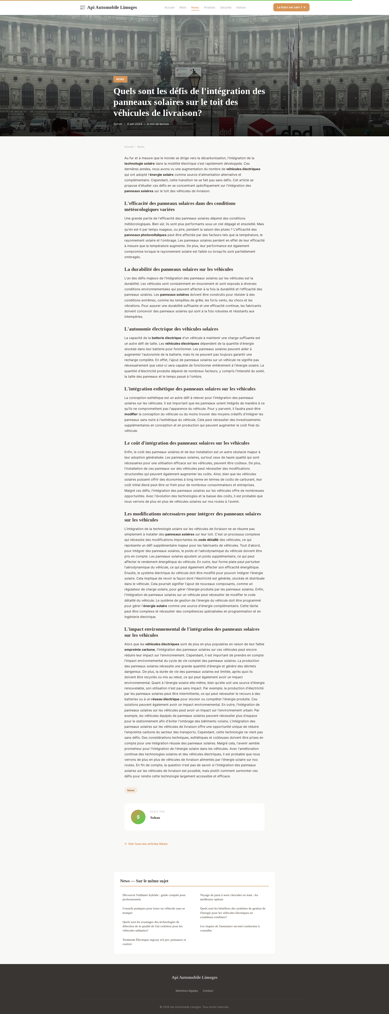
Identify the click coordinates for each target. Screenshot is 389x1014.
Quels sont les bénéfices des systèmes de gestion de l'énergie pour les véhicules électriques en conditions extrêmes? (232, 913)
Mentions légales (187, 990)
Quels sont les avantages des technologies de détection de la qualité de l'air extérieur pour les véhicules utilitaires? (153, 926)
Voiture (241, 7)
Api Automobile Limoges (108, 7)
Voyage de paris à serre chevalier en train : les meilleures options (229, 897)
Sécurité (225, 7)
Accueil (170, 7)
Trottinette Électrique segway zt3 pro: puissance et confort (154, 942)
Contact (208, 990)
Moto (183, 7)
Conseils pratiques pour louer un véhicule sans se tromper (154, 910)
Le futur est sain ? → (291, 7)
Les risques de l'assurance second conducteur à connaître (230, 928)
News (195, 7)
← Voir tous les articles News (146, 844)
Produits (209, 7)
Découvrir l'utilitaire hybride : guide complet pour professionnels (154, 897)
